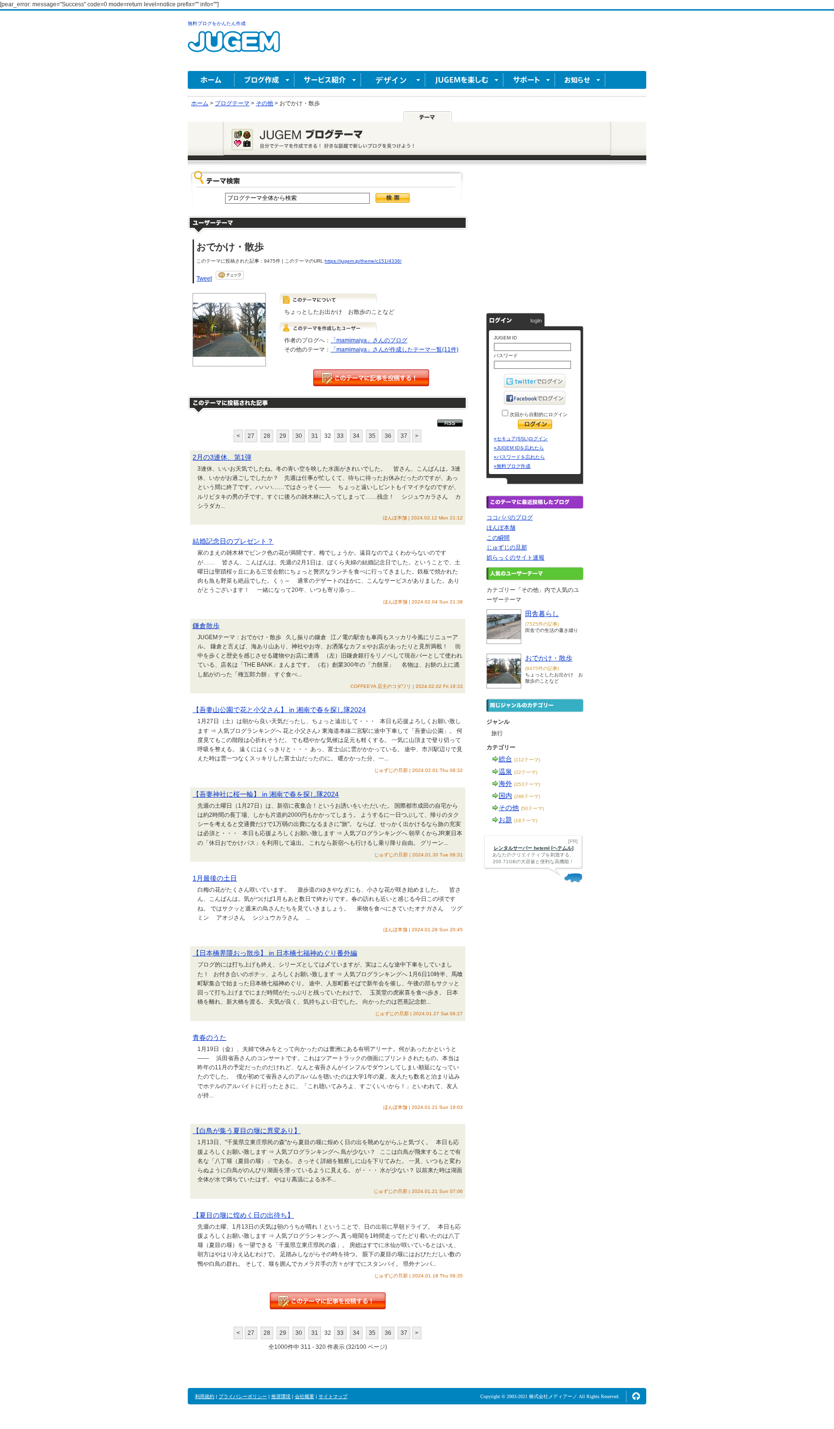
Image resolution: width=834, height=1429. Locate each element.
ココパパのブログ (509, 517)
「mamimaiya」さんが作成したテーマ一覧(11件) (395, 349)
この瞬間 (498, 537)
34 (356, 436)
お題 (505, 820)
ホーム (211, 80)
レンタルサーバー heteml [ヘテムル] (533, 848)
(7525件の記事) (542, 624)
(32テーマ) (525, 772)
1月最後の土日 (215, 878)
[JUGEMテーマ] (427, 116)
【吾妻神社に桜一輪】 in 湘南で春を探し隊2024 (266, 794)
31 (314, 436)
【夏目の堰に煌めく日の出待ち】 (243, 1215)
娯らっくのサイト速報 (515, 557)
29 (282, 436)
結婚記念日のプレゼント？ (233, 541)
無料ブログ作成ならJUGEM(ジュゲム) (234, 47)
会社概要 (304, 1396)
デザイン (393, 80)
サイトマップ (333, 1396)
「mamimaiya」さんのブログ (369, 340)
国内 (505, 795)
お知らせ (580, 80)
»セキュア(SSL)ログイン (521, 438)
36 (388, 436)
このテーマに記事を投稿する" (328, 1300)
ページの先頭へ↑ (636, 1396)
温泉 (505, 771)
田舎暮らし (542, 613)
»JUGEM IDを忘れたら (519, 447)
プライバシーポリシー (243, 1396)
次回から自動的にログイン (538, 414)
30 (298, 436)
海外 (505, 783)
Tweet (204, 278)
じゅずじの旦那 (506, 547)
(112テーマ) (527, 759)
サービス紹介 (327, 80)
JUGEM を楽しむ (464, 80)
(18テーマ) (525, 820)
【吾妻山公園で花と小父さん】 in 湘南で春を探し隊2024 (279, 710)
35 (372, 436)
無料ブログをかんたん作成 (217, 23)
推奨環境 (281, 1396)
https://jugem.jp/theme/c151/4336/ (363, 261)
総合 (505, 759)
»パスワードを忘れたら (519, 457)
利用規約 (204, 1396)
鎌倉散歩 (206, 626)
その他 (509, 808)
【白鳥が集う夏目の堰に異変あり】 (247, 1131)
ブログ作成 (264, 80)
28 (267, 436)
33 (340, 436)
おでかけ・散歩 (548, 658)
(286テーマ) (527, 796)
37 (404, 436)
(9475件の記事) (542, 668)
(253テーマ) (527, 784)
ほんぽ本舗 (500, 527)
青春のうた (209, 1037)
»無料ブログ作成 (512, 466)
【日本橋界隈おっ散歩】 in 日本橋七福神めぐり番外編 (275, 953)
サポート (529, 80)
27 (251, 436)
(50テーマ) (532, 808)
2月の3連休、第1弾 (222, 457)
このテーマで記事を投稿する (371, 377)
